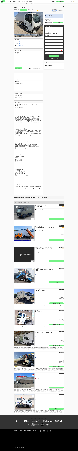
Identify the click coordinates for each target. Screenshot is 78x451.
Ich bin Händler (48, 52)
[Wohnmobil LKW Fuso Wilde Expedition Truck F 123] (24, 296)
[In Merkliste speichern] (61, 6)
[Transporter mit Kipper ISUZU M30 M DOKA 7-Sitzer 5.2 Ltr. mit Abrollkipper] (24, 233)
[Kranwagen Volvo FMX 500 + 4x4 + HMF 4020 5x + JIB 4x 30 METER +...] (24, 359)
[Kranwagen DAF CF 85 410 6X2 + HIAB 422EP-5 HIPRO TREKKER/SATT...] (24, 380)
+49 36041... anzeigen (49, 65)
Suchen (53, 1)
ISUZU (19, 43)
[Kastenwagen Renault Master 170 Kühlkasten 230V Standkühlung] (24, 338)
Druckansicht (27, 197)
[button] (76, 1)
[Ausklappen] (39, 224)
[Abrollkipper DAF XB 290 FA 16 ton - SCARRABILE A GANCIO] (24, 402)
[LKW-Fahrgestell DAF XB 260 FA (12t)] (24, 317)
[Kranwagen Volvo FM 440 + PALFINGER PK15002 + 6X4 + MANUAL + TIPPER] (24, 275)
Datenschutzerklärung (54, 58)
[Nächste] (41, 25)
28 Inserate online (47, 20)
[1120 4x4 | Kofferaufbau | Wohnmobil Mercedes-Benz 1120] (24, 212)
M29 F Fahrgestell (20, 45)
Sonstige (20, 41)
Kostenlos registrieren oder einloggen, (55, 15)
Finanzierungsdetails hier (55, 11)
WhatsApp (58, 22)
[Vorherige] (14, 25)
